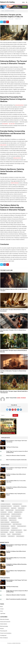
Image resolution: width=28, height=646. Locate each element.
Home (3, 10)
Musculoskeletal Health (6, 524)
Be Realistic (24, 506)
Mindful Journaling (5, 522)
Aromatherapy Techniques (6, 506)
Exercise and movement (5, 621)
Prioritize (13, 526)
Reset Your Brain (4, 532)
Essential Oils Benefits (16, 514)
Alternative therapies (9, 10)
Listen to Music (4, 520)
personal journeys (19, 105)
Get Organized (4, 518)
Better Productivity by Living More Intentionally (16, 459)
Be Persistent (16, 506)
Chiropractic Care (9, 510)
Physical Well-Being (5, 526)
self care (12, 532)
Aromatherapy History (17, 504)
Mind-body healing (4, 626)
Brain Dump (13, 508)
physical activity (17, 158)
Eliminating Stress (18, 512)
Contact (2, 608)
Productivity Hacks (5, 530)
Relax (25, 530)
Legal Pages (2, 613)
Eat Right (10, 512)
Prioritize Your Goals (5, 528)
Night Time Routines (17, 524)
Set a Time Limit (19, 532)
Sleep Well (3, 534)
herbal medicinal (14, 183)
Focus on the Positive (15, 516)
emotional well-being (5, 514)
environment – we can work (8, 123)
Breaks (2, 510)
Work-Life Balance (20, 536)
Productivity (14, 528)
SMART (9, 534)
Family (8, 516)
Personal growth (3, 630)
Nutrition (2, 628)
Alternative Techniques (5, 504)
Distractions (3, 512)
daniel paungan (3, 18)
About (1, 606)
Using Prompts (11, 536)
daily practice (3, 145)
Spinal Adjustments (17, 534)
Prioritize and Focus (21, 526)
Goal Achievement (12, 518)
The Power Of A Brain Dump (12, 447)
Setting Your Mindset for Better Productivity (15, 455)
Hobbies (19, 518)
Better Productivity (5, 508)
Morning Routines (14, 522)
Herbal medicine (3, 623)
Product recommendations (5, 633)
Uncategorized (3, 635)
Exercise (2, 516)
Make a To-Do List (12, 520)
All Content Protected (15, 643)
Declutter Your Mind (20, 510)
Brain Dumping (21, 508)
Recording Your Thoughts (16, 530)
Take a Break (3, 536)
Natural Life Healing (7, 2)
